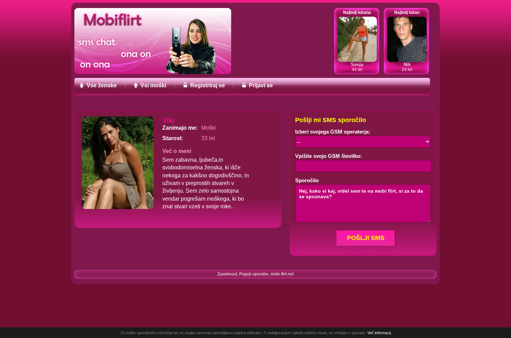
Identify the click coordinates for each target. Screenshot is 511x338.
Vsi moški (152, 85)
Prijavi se (260, 85)
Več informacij (379, 333)
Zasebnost (227, 274)
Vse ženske (101, 85)
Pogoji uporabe (253, 274)
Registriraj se (207, 85)
